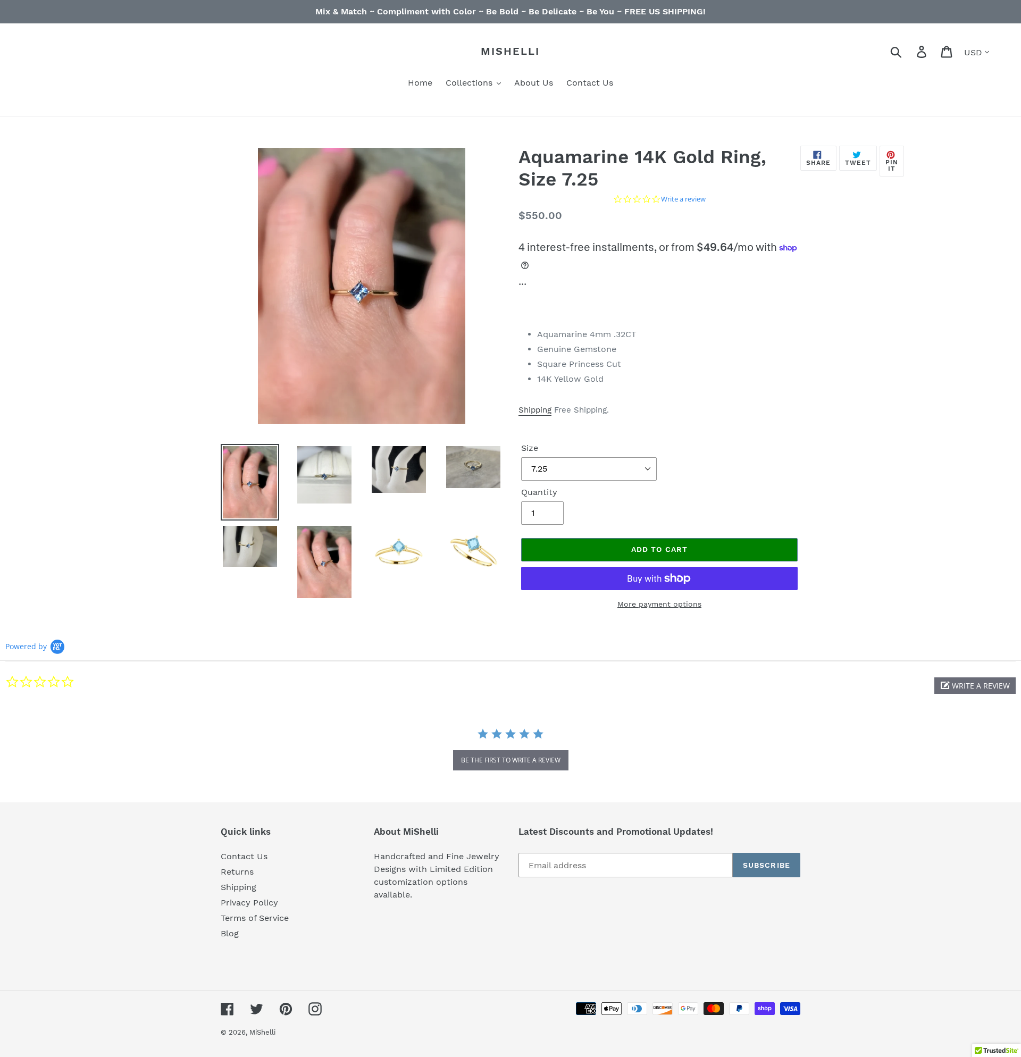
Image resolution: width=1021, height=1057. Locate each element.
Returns (237, 872)
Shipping (534, 410)
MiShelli (510, 51)
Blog (230, 933)
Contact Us (244, 856)
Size (529, 448)
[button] (975, 685)
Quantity (539, 492)
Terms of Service (255, 918)
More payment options (659, 604)
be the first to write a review (510, 760)
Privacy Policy (249, 902)
